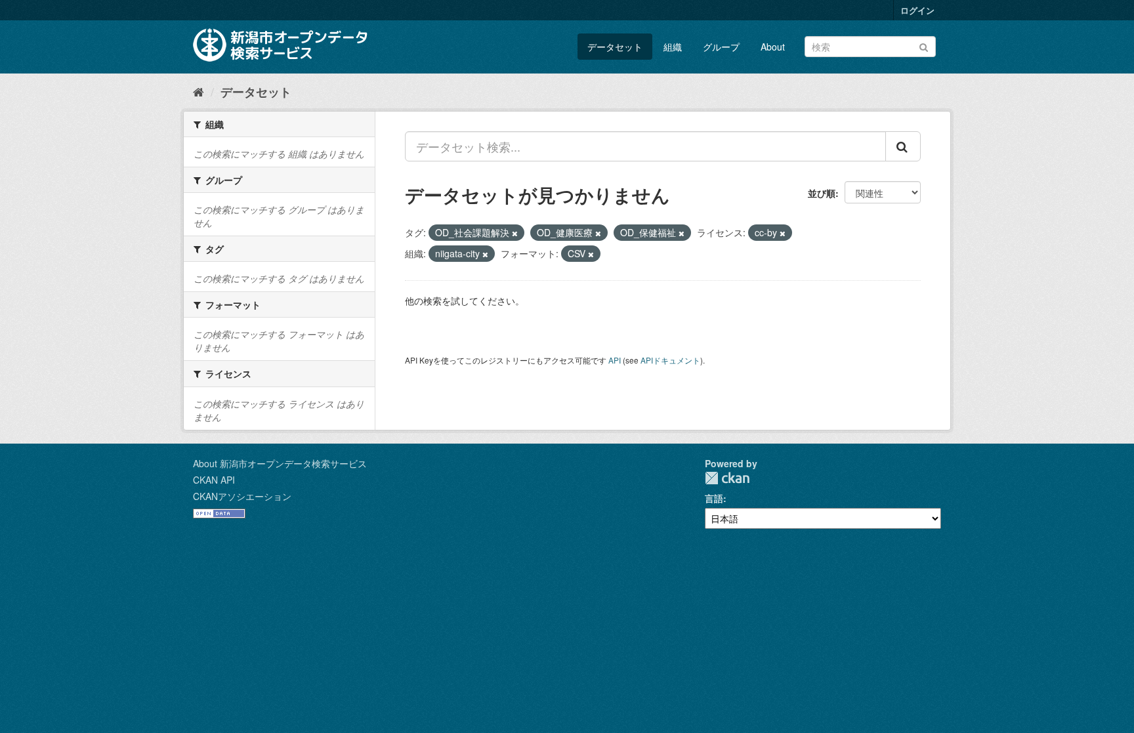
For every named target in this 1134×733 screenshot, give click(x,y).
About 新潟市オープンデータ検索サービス (280, 463)
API (614, 360)
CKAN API (214, 479)
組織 (672, 46)
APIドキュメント (670, 360)
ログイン (917, 10)
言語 (714, 498)
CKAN (727, 478)
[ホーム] (198, 91)
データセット (614, 46)
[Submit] (923, 45)
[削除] (515, 233)
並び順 (821, 192)
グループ (721, 46)
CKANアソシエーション (242, 496)
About (773, 46)
